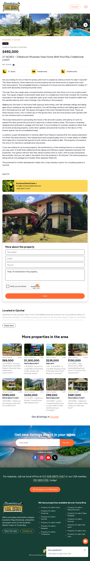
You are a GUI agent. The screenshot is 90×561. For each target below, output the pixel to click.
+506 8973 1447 (23, 188)
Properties (6, 40)
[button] (85, 25)
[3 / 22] (75, 25)
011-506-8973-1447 (53, 476)
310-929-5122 (40, 480)
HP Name (14, 427)
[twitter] (55, 457)
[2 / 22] (45, 25)
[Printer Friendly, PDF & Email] (14, 65)
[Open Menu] (86, 7)
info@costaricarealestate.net (28, 186)
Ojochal (16, 40)
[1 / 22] (15, 25)
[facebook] (35, 457)
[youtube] (48, 457)
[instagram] (42, 457)
